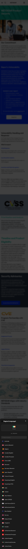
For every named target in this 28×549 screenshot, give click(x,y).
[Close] (25, 421)
